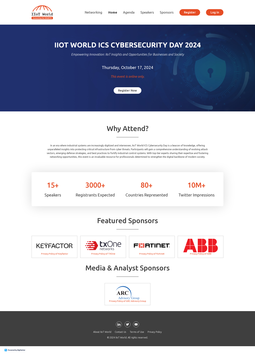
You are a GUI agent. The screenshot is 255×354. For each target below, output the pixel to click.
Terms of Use (137, 332)
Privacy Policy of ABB (200, 253)
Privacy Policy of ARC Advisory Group (127, 301)
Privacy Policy (155, 332)
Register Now (127, 90)
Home (112, 12)
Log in (214, 12)
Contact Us (120, 332)
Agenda (129, 12)
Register (190, 12)
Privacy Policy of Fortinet (152, 253)
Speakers (147, 12)
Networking (93, 12)
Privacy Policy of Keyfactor (54, 253)
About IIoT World (102, 332)
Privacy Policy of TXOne (103, 253)
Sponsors (167, 12)
